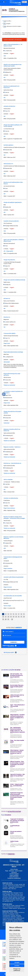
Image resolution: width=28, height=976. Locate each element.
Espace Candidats (14, 875)
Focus (6, 815)
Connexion (13, 642)
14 (13, 616)
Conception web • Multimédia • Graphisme (12, 916)
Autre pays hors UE (8, 901)
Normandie (5, 897)
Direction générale (7, 921)
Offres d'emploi (6, 23)
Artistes (17, 914)
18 (23, 616)
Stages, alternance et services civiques (12, 26)
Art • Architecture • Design (8, 905)
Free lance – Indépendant (8, 887)
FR (24, 1)
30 (12, 619)
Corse (21, 894)
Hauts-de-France (12, 895)
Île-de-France (20, 895)
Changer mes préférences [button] (16, 969)
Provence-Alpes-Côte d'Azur (14, 898)
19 (3, 619)
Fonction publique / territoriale (18, 886)
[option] (14, 833)
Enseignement (15, 921)
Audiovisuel (17, 905)
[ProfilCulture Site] (1, 2)
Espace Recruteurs (14, 876)
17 (21, 616)
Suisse (17, 900)
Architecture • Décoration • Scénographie (13, 913)
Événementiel (17, 907)
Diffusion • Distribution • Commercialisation (12, 919)
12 (8, 616)
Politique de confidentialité (14, 878)
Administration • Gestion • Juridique (10, 912)
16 (18, 616)
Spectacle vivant (21, 908)
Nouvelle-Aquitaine (13, 897)
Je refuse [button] (16, 965)
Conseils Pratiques (14, 873)
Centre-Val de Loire (15, 894)
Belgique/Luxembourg (10, 900)
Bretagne (8, 894)
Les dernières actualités (10, 670)
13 (11, 616)
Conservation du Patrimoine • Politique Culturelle (13, 918)
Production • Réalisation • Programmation (13, 921)
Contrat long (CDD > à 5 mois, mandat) (13, 884)
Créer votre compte (8, 645)
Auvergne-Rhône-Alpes (7, 893)
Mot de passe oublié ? (9, 652)
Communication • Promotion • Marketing (12, 915)
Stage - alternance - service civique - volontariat (14, 871)
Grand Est (5, 895)
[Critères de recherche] (4, 394)
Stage (9, 888)
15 (16, 616)
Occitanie (20, 897)
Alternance (13, 888)
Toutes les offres (7, 21)
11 (5, 616)
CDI (4, 884)
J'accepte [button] (16, 962)
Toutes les (11, 811)
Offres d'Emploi (14, 869)
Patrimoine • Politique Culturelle (10, 908)
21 (8, 619)
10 (3, 616)
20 (5, 619)
